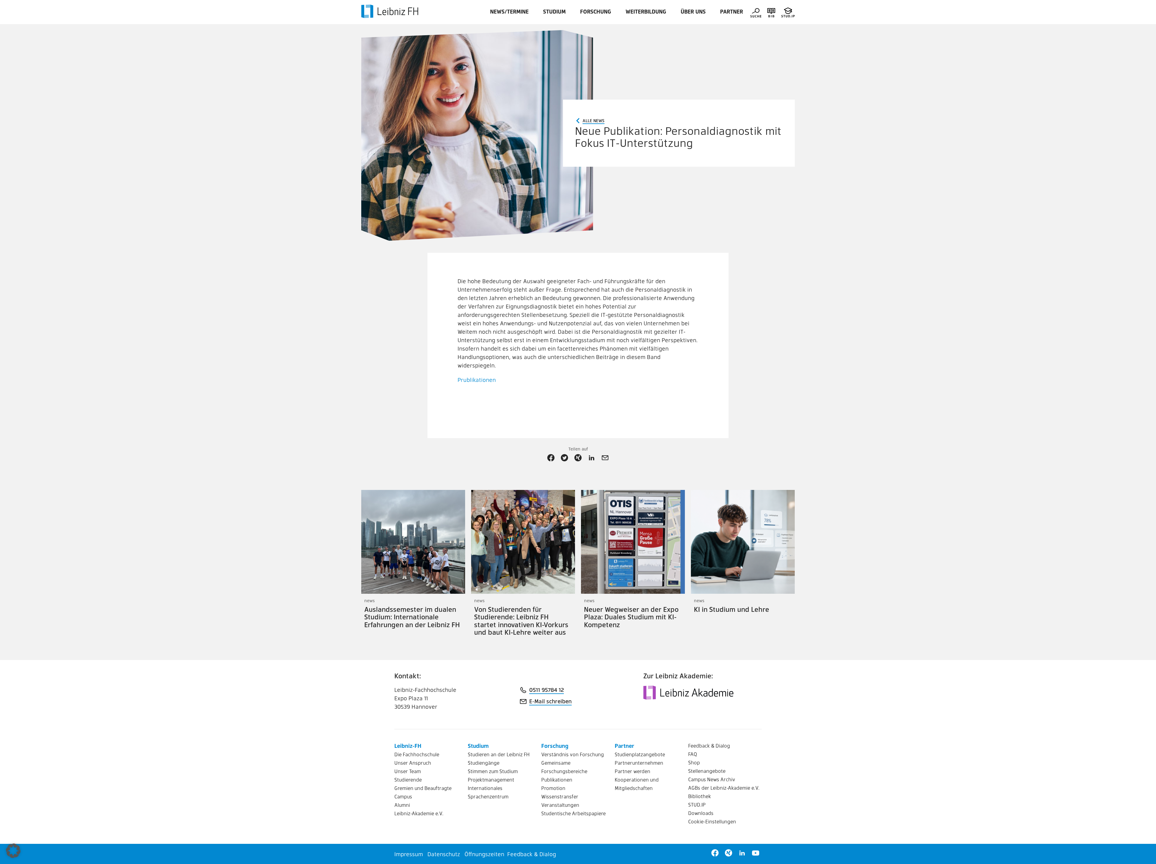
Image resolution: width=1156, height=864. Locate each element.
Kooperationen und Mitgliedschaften (637, 783)
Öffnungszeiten (484, 854)
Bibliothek (699, 796)
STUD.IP (697, 804)
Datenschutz (443, 854)
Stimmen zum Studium (493, 771)
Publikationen (556, 779)
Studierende (408, 779)
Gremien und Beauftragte (423, 788)
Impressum (408, 854)
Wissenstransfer (559, 796)
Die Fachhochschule (416, 754)
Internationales (485, 788)
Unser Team (407, 771)
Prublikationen (477, 379)
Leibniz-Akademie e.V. (418, 813)
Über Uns (693, 11)
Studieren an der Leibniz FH (499, 754)
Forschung (595, 11)
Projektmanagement (491, 779)
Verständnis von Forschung (572, 754)
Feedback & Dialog (709, 745)
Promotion (553, 788)
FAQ (692, 754)
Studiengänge (483, 762)
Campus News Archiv (711, 779)
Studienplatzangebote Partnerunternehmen (640, 758)
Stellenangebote (707, 770)
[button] (13, 851)
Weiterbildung (646, 11)
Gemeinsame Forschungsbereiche (564, 767)
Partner (731, 11)
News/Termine (509, 11)
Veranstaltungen (560, 804)
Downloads (700, 813)
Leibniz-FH (407, 745)
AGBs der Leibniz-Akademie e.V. (724, 787)
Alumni (402, 804)
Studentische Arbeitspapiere (573, 813)
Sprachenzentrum (488, 796)
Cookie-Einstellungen (712, 821)
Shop (694, 762)
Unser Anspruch (412, 762)
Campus (403, 796)
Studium (554, 11)
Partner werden (632, 771)
